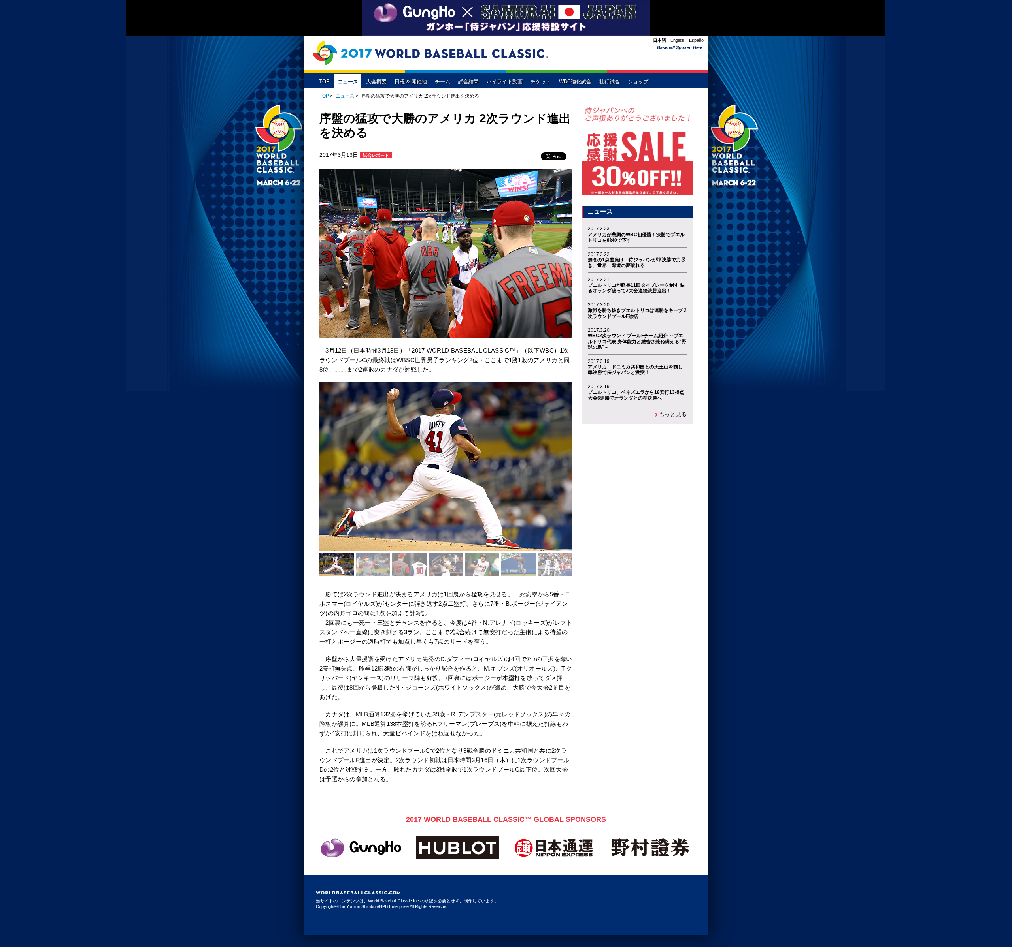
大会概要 (376, 82)
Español (696, 40)
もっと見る (673, 414)
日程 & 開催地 (411, 82)
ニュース (348, 82)
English (677, 40)
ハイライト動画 (505, 82)
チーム (442, 82)
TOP (324, 82)
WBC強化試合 (575, 82)
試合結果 (468, 82)
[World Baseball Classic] (430, 53)
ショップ (638, 82)
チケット (541, 82)
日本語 (659, 40)
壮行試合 (609, 82)
